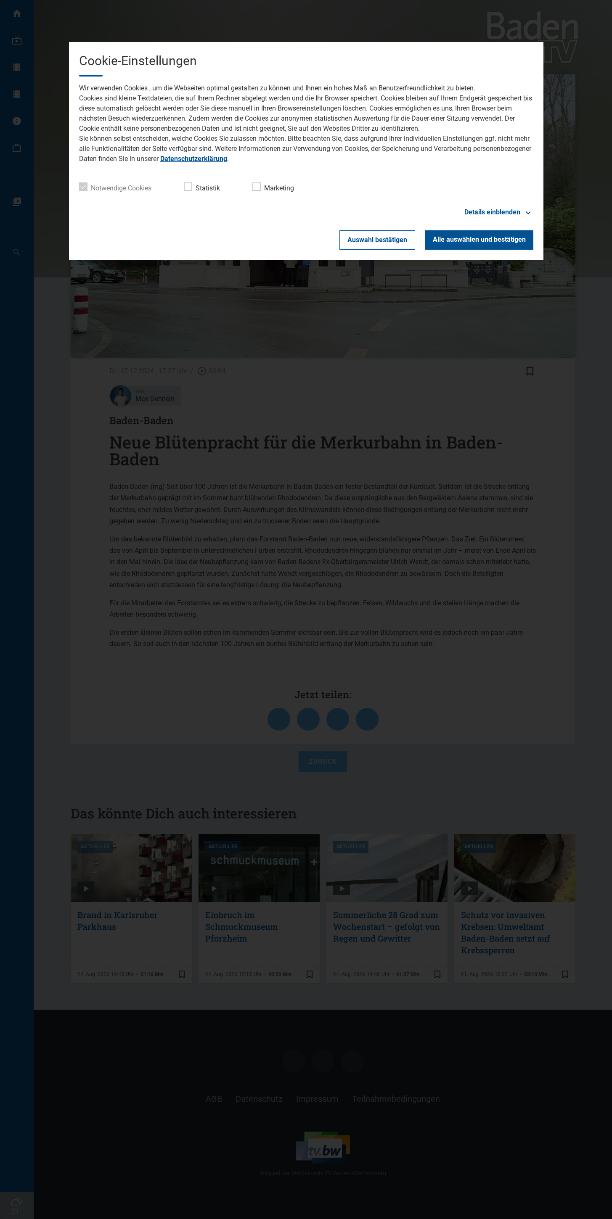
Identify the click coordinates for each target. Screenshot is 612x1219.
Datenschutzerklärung (193, 159)
